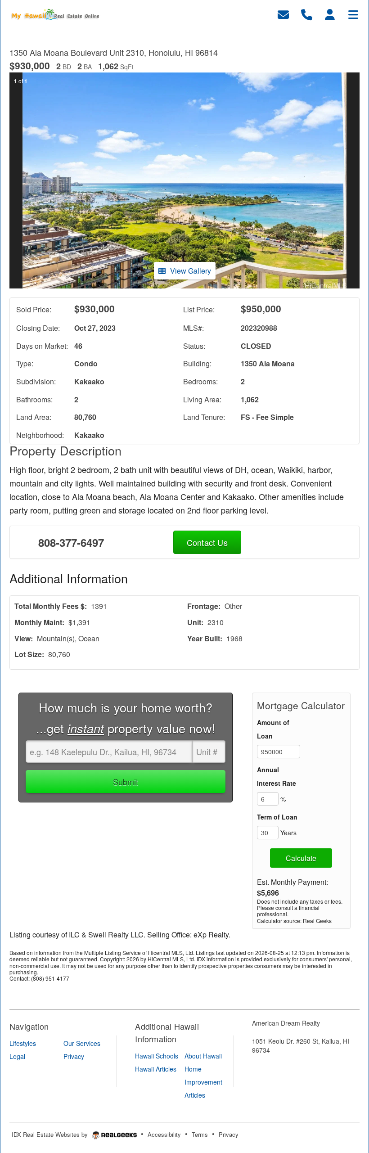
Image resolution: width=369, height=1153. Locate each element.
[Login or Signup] (330, 13)
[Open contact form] (283, 13)
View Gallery (190, 271)
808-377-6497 (71, 542)
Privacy (228, 1134)
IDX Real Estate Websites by (51, 1134)
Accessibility (164, 1134)
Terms (200, 1134)
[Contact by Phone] (306, 13)
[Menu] (353, 13)
